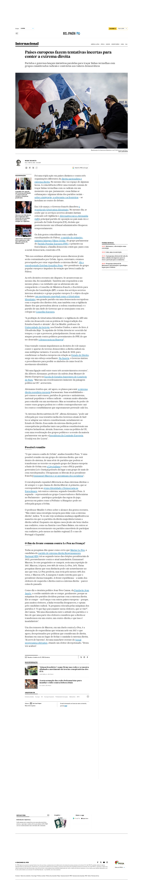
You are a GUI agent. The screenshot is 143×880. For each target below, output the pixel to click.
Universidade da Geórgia (37, 327)
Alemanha (72, 697)
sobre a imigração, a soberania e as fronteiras (56, 197)
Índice (89, 875)
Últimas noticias (108, 243)
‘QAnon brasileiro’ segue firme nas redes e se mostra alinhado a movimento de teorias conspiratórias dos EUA (64, 669)
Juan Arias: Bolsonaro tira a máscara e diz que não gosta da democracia (23, 241)
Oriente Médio (115, 44)
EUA (126, 44)
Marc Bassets (30, 161)
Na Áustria (64, 358)
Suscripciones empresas (78, 875)
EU (42, 697)
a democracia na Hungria (51, 339)
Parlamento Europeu (62, 697)
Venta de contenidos (26, 875)
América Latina (95, 44)
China (122, 44)
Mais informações (30, 705)
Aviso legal (34, 875)
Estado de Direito (80, 355)
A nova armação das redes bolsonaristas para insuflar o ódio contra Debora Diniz (60, 682)
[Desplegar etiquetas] (88, 696)
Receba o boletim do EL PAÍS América (39, 657)
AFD (78, 697)
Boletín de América (23, 819)
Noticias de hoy (95, 875)
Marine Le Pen (77, 550)
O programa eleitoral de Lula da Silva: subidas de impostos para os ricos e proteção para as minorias (115, 258)
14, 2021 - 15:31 (34, 162)
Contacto (17, 875)
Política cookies (41, 875)
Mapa (58, 875)
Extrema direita (29, 697)
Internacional (27, 44)
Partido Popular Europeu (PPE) (53, 243)
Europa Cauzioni (49, 697)
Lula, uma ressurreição (114, 252)
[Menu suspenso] (16, 33)
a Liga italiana (53, 466)
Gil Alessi (42, 685)
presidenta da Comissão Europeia (66, 435)
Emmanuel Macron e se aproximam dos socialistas (58, 475)
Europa (108, 44)
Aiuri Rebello (43, 674)
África (102, 44)
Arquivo (57, 815)
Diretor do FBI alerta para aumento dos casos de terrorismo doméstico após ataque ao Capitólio (23, 218)
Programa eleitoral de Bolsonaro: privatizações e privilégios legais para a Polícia (115, 265)
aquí (65, 706)
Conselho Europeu (45, 311)
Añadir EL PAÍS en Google (81, 167)
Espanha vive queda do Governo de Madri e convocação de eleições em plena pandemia (23, 195)
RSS (86, 875)
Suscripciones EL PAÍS (66, 875)
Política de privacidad (51, 875)
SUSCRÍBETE (112, 28)
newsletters (21, 815)
